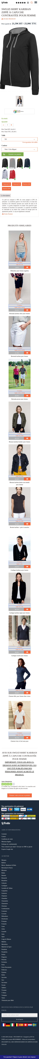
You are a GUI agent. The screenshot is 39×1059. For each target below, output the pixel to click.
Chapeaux (4, 896)
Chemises (4, 906)
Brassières (4, 880)
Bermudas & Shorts (7, 868)
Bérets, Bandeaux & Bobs (9, 865)
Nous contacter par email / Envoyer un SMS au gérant (17, 846)
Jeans (3, 934)
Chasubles (4, 898)
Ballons (4, 862)
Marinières (5, 944)
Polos (3, 964)
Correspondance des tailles (30, 142)
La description (5, 195)
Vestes (3, 998)
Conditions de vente (7, 839)
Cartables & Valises (7, 888)
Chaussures (5, 903)
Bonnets (4, 875)
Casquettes (4, 890)
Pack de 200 (6, 188)
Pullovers (4, 970)
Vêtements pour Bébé (8, 1000)
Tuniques (4, 995)
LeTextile (5, 3)
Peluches (4, 959)
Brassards (4, 878)
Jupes (3, 936)
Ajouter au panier (13, 154)
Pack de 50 (16, 184)
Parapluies (4, 952)
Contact (4, 836)
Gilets (3, 929)
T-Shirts (4, 992)
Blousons (4, 870)
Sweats (3, 985)
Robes (3, 975)
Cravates (4, 913)
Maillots (4, 941)
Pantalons (4, 949)
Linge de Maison (6, 939)
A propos (4, 834)
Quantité (5, 122)
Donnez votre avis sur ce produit (19, 795)
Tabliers (4, 987)
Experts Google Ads (7, 849)
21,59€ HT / (18, 23)
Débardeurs (5, 916)
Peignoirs (4, 957)
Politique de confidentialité (9, 844)
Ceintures (4, 893)
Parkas (3, 954)
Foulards (4, 924)
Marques (4, 860)
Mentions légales (6, 841)
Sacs (3, 980)
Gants (3, 926)
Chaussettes (5, 901)
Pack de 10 (6, 184)
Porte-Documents (6, 967)
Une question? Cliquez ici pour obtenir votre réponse (20, 1057)
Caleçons (4, 883)
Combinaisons (5, 908)
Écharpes (4, 921)
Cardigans (4, 885)
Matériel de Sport (6, 947)
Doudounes (5, 919)
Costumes (4, 911)
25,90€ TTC (30, 23)
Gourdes (4, 931)
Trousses (4, 990)
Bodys (3, 873)
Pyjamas (4, 972)
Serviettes (4, 982)
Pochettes (4, 962)
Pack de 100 (26, 184)
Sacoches (4, 977)
